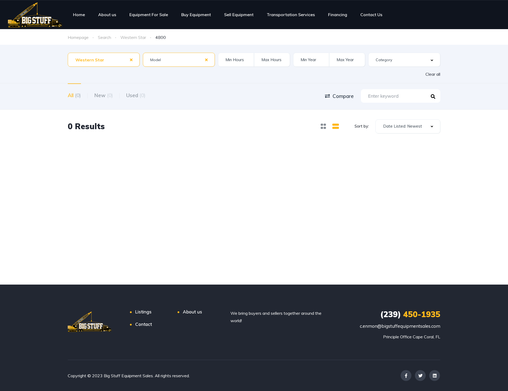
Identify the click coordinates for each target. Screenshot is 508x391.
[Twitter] (420, 375)
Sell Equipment (238, 14)
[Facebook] (406, 375)
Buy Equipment (196, 14)
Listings (143, 311)
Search (104, 37)
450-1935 (410, 314)
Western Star (133, 37)
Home (79, 14)
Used (136, 95)
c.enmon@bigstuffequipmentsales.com (400, 326)
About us (107, 14)
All (74, 95)
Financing (337, 14)
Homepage (78, 37)
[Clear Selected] (131, 59)
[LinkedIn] (434, 375)
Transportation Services (291, 14)
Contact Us (371, 14)
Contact (143, 324)
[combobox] (104, 60)
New (103, 95)
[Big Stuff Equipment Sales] (35, 14)
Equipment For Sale (148, 14)
